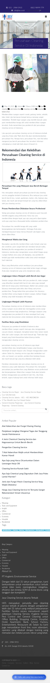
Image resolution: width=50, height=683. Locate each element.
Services (19, 663)
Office (4, 511)
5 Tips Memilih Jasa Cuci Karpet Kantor (16, 400)
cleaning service (29, 109)
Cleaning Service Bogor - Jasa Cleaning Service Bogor (21, 392)
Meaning (5, 503)
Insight (4, 508)
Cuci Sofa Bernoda (8, 395)
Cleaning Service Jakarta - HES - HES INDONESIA (20, 398)
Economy (5, 517)
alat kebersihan (15, 109)
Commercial (6, 514)
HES (19, 660)
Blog (31, 663)
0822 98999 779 (37, 8)
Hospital (5, 519)
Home (4, 663)
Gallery (25, 663)
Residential (6, 522)
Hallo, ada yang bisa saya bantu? (31, 677)
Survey (36, 663)
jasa (42, 106)
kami (21, 378)
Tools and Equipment (9, 506)
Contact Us (6, 666)
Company (11, 663)
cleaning (40, 109)
